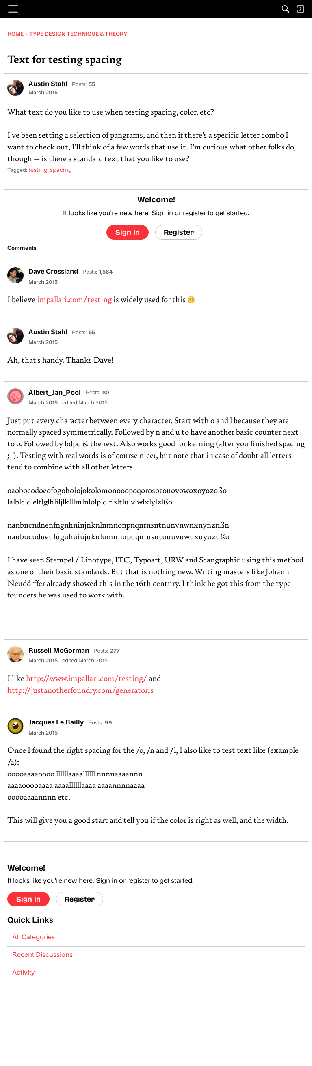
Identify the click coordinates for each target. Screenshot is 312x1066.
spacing (61, 170)
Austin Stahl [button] (47, 84)
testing (38, 170)
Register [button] (179, 232)
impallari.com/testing (74, 300)
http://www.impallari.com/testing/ (86, 679)
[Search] (285, 9)
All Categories (33, 937)
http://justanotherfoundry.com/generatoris (80, 691)
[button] (15, 88)
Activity (23, 973)
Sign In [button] (127, 232)
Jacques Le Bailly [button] (56, 723)
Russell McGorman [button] (58, 651)
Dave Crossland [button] (53, 272)
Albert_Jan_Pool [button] (55, 393)
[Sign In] (300, 9)
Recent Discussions (42, 955)
